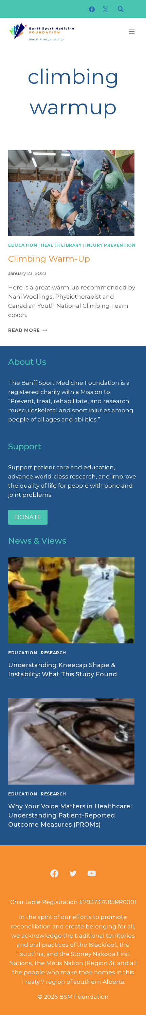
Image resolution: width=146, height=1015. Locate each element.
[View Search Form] (120, 9)
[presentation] (73, 193)
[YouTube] (92, 874)
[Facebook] (92, 9)
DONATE (27, 517)
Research (53, 652)
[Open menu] (131, 31)
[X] (105, 9)
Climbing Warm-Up (49, 258)
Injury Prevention (110, 245)
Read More (27, 330)
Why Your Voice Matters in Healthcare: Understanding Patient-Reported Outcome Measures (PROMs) (70, 815)
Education (22, 245)
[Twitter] (73, 874)
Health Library (61, 245)
